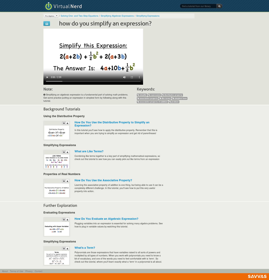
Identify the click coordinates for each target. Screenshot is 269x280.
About (5, 271)
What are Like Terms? (89, 151)
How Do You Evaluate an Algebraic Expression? (106, 219)
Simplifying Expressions (147, 15)
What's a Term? (85, 247)
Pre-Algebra (49, 16)
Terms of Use (16, 271)
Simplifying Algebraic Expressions (117, 15)
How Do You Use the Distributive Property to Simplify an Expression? (112, 123)
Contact (38, 271)
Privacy (29, 271)
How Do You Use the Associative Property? (103, 180)
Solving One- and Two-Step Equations (79, 15)
